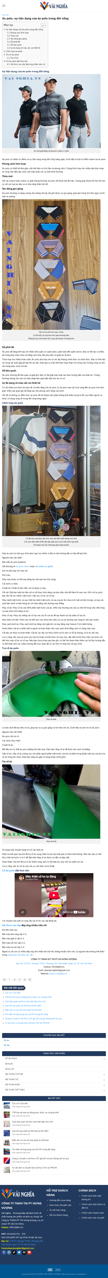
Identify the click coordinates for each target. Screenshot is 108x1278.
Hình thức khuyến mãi (60, 1205)
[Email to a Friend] (19, 980)
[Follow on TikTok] (14, 1252)
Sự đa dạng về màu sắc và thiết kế (25, 48)
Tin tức (5, 15)
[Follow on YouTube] (29, 1252)
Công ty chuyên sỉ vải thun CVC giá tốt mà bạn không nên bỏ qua (33, 1019)
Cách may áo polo (14, 51)
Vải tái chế (9, 1069)
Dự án (6, 1040)
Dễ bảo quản (16, 45)
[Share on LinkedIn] (30, 980)
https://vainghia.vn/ (59, 974)
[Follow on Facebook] (4, 1252)
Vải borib (9, 1064)
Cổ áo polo (8, 870)
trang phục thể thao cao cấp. (20, 955)
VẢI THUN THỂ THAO (15, 1090)
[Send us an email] (24, 1252)
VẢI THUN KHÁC (12, 1085)
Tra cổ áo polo (12, 55)
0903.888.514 (16, 1227)
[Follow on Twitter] (19, 1252)
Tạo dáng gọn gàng (18, 39)
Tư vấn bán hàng (57, 1210)
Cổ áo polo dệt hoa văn (16, 61)
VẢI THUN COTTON (14, 1074)
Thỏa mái (14, 36)
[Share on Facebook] (9, 980)
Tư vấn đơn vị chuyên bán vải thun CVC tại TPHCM (27, 1023)
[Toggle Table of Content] (42, 25)
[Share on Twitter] (14, 980)
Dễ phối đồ (15, 42)
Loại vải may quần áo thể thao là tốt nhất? (23, 1006)
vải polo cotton (22, 566)
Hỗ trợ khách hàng (58, 1215)
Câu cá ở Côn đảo (13, 993)
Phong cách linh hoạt (19, 33)
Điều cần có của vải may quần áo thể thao (23, 1010)
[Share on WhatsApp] (4, 980)
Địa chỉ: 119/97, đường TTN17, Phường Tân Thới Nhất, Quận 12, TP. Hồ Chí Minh (54, 964)
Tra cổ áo (14, 58)
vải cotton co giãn (43, 566)
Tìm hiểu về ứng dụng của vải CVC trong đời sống (26, 1014)
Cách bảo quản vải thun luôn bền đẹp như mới (25, 1002)
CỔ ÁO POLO (11, 1059)
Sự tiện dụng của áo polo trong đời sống (24, 30)
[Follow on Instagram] (9, 1252)
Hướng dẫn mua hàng (60, 1200)
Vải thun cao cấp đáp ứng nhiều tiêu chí (27, 64)
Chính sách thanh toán (93, 1213)
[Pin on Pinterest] (24, 980)
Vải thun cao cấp (11, 925)
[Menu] (3, 5)
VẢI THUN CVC (12, 1080)
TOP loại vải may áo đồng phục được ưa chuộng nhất (28, 997)
